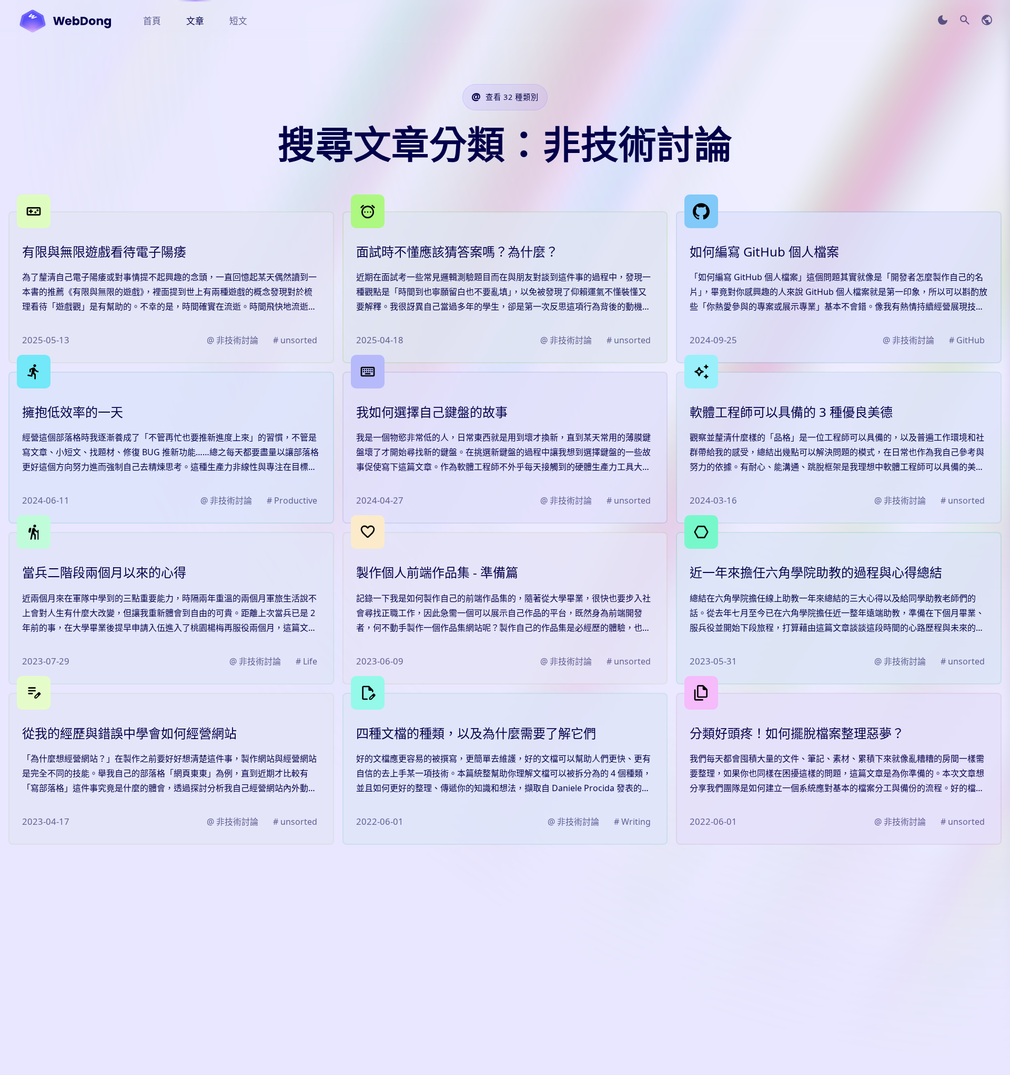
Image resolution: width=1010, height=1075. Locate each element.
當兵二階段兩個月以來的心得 (104, 572)
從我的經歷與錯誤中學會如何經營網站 (129, 733)
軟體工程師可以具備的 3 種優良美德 (791, 412)
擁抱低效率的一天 (72, 412)
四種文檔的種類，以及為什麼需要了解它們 (476, 733)
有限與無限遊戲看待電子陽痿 (104, 251)
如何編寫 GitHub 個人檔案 (764, 251)
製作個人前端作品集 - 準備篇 (437, 572)
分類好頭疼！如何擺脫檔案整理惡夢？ (797, 733)
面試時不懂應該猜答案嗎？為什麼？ (457, 251)
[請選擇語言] (987, 20)
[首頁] (65, 21)
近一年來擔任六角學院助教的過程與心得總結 (816, 572)
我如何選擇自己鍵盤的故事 (432, 412)
